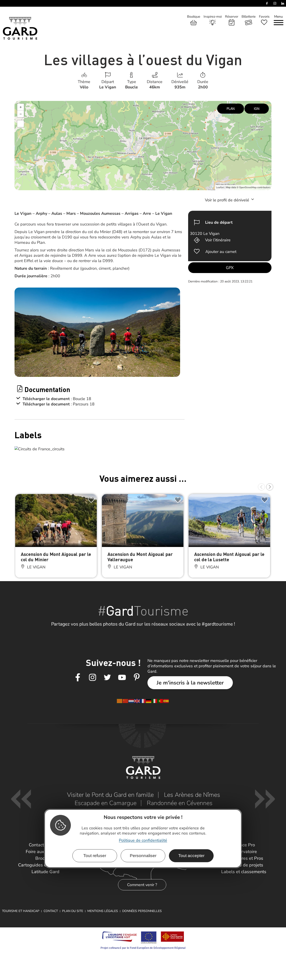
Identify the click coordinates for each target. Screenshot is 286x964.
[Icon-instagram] (92, 678)
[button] (261, 486)
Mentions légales (102, 911)
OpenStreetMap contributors (254, 187)
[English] (137, 700)
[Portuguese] (160, 700)
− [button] (20, 114)
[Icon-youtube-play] (122, 678)
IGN (256, 108)
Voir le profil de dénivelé (227, 200)
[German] (149, 700)
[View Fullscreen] (20, 123)
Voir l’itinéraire (218, 240)
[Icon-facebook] (78, 678)
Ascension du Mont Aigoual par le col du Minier (56, 556)
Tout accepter (191, 855)
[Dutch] (131, 700)
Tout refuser (94, 855)
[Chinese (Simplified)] (125, 700)
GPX (230, 267)
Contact (51, 911)
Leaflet (220, 187)
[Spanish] (166, 700)
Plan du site (72, 911)
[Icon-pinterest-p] (137, 678)
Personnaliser (143, 855)
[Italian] (155, 700)
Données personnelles (142, 911)
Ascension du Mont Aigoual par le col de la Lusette (229, 556)
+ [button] (20, 107)
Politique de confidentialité (143, 840)
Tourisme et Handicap (20, 911)
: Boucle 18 (81, 398)
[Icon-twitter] (107, 678)
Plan (231, 108)
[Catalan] (120, 700)
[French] (143, 700)
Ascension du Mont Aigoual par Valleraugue (140, 556)
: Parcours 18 (83, 404)
